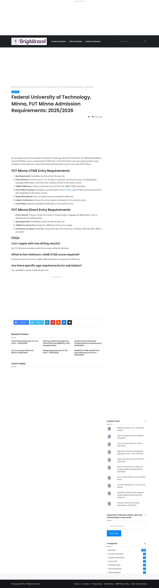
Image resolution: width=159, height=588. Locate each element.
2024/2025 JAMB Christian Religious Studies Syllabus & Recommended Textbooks (130, 495)
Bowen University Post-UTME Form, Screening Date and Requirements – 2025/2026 (130, 469)
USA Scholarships (75, 41)
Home (15, 87)
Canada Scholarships (92, 41)
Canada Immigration (58, 41)
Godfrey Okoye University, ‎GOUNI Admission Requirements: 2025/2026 (88, 343)
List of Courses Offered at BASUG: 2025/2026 (22, 351)
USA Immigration (114, 572)
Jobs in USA (112, 561)
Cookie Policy (108, 584)
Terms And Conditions (139, 584)
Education (22, 87)
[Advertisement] (79, 19)
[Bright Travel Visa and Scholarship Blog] (29, 41)
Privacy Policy (97, 584)
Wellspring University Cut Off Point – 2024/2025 (55, 351)
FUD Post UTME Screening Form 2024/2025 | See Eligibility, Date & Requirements (56, 343)
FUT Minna (68, 190)
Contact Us (87, 584)
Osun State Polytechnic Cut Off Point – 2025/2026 (24, 342)
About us (77, 584)
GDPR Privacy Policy (122, 584)
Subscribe (114, 533)
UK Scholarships (114, 565)
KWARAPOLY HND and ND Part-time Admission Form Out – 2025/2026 (87, 352)
